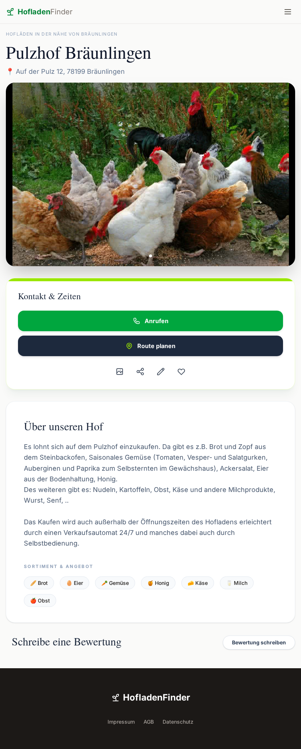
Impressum (121, 722)
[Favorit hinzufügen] (181, 371)
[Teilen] (140, 371)
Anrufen (156, 321)
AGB (149, 722)
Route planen (156, 346)
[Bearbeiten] (160, 371)
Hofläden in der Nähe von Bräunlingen (61, 34)
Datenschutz (178, 722)
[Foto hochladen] (119, 371)
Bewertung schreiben (259, 642)
